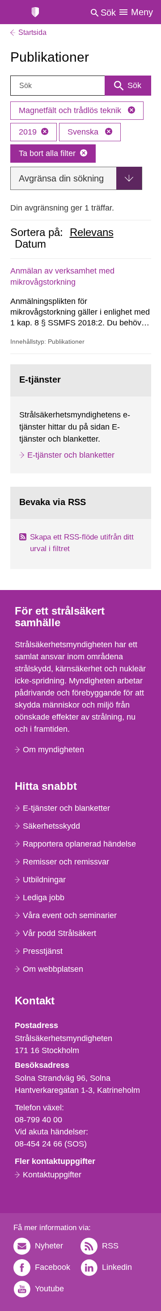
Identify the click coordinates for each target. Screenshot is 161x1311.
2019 (28, 131)
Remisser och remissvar (66, 861)
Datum (30, 244)
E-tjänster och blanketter (70, 455)
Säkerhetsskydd (51, 826)
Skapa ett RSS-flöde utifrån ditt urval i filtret (82, 543)
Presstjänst (43, 951)
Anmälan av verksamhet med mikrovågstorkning (62, 276)
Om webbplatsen (53, 969)
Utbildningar (44, 879)
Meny (142, 12)
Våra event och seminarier (70, 915)
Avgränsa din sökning (61, 178)
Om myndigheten (53, 749)
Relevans (92, 232)
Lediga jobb (43, 897)
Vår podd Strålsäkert (59, 933)
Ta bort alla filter (47, 153)
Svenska (84, 131)
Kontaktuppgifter (52, 1174)
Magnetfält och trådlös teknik (71, 110)
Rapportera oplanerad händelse (79, 843)
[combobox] (80, 86)
